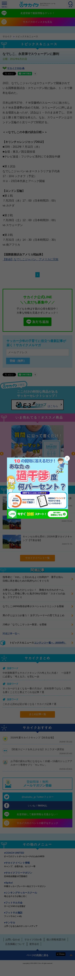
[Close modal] (67, 458)
